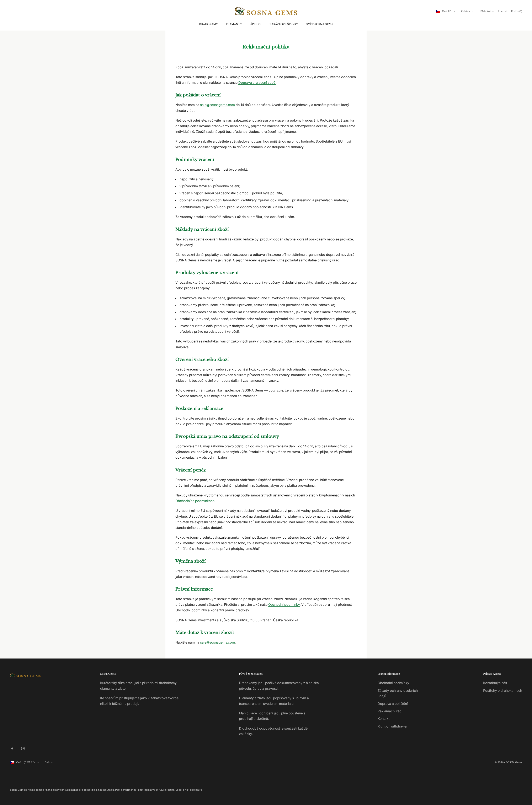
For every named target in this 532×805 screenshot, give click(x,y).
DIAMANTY (234, 24)
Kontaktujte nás (495, 683)
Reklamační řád (389, 711)
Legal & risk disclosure (189, 789)
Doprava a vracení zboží (257, 82)
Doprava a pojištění (393, 704)
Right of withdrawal (393, 726)
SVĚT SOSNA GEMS (319, 24)
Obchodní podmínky (284, 604)
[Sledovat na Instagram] (23, 748)
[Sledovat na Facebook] (12, 748)
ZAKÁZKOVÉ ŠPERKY (284, 24)
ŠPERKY (255, 24)
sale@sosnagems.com (217, 105)
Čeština (465, 11)
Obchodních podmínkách (194, 501)
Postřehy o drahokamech (502, 690)
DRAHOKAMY (208, 24)
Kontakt (383, 718)
